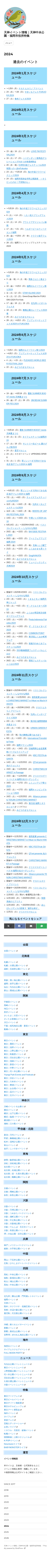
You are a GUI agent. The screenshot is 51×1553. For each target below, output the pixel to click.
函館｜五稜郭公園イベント (16, 969)
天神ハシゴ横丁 (40, 545)
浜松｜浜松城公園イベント (16, 1163)
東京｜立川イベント (13, 1095)
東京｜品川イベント (13, 1092)
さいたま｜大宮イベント (15, 1016)
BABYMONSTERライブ (14, 1447)
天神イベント (10, 1303)
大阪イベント (10, 1206)
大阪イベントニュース (14, 1385)
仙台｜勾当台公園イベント (16, 987)
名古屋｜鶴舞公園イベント (16, 1177)
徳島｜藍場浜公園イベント (16, 1278)
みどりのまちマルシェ (24, 317)
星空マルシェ (20, 450)
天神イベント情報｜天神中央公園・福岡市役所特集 (24, 34)
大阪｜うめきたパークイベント (18, 1213)
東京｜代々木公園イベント (16, 1071)
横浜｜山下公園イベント (15, 1113)
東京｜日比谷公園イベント (16, 1058)
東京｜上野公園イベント (15, 1051)
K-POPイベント (11, 1441)
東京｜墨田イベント (13, 1044)
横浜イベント (10, 1110)
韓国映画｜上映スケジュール (17, 1437)
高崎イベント (10, 1005)
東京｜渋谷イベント (13, 1078)
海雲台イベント (11, 1346)
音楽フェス (9, 1420)
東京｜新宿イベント (13, 1064)
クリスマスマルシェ (28, 912)
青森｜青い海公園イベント (16, 980)
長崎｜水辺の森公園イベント (17, 1310)
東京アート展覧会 (12, 1410)
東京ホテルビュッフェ (14, 1406)
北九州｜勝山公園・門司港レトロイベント (23, 1296)
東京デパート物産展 (13, 1403)
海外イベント (10, 1413)
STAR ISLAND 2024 (32, 293)
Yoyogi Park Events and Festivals (18, 1075)
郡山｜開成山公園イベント (16, 990)
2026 (6, 1538)
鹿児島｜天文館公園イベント (17, 1313)
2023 (6, 1520)
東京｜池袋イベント (13, 1061)
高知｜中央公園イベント (15, 1285)
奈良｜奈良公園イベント (15, 1195)
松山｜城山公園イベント (15, 1281)
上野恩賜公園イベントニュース (18, 1371)
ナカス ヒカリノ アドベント (31, 88)
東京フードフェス (12, 1396)
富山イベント (10, 1145)
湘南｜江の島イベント (14, 1124)
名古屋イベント (11, 1167)
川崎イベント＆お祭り (14, 1106)
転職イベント (10, 1434)
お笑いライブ (10, 1427)
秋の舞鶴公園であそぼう (30, 735)
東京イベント (10, 1040)
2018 (6, 1490)
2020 (6, 1502)
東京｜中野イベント (13, 1068)
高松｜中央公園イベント (15, 1274)
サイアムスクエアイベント (16, 1349)
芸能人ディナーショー (14, 1423)
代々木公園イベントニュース (17, 1374)
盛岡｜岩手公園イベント (15, 984)
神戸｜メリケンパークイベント (18, 1245)
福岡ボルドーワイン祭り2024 (32, 350)
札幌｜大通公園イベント (15, 965)
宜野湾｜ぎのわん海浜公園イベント (20, 1335)
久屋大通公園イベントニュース (18, 1381)
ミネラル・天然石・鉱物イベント (19, 1430)
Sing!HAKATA (35, 556)
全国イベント (10, 951)
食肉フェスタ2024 (23, 99)
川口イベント (10, 1022)
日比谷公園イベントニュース (17, 1378)
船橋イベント (10, 1029)
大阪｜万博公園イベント (15, 1210)
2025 (6, 1532)
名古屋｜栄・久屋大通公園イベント (20, 1174)
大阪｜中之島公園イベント (16, 1220)
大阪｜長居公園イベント (15, 1230)
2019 (6, 1496)
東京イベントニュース (14, 1368)
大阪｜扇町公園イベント (15, 1217)
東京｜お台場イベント (14, 1088)
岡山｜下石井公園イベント (16, 1260)
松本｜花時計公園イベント (16, 1142)
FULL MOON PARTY (13, 1353)
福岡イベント (10, 1300)
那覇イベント (10, 1328)
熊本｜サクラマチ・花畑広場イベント (21, 1306)
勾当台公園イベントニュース (17, 1364)
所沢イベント (10, 1012)
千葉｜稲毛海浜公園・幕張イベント (20, 1026)
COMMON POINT (36, 633)
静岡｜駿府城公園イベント (16, 1160)
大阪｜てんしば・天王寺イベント (19, 1227)
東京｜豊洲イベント (13, 1085)
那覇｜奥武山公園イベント (16, 1331)
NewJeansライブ (11, 1444)
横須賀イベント (11, 1120)
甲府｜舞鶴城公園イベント (16, 1138)
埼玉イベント (10, 1009)
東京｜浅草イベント (13, 1047)
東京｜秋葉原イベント (14, 1054)
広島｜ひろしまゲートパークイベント (21, 1263)
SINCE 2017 (9, 1484)
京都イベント (10, 1188)
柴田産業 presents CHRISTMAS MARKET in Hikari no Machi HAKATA (26, 700)
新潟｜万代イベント (13, 1135)
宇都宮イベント (11, 1002)
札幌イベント (10, 962)
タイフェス (9, 1417)
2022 (6, 1514)
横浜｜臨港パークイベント (16, 1117)
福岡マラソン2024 (25, 745)
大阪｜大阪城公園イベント (16, 1223)
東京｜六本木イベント (14, 1082)
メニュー (8, 43)
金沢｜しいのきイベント (15, 1149)
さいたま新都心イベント (15, 1019)
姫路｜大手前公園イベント (16, 1249)
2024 (6, 1526)
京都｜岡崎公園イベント (15, 1192)
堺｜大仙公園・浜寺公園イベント (19, 1234)
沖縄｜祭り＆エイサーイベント (18, 1324)
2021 (6, 1508)
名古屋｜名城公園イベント (16, 1170)
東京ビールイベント (13, 1399)
